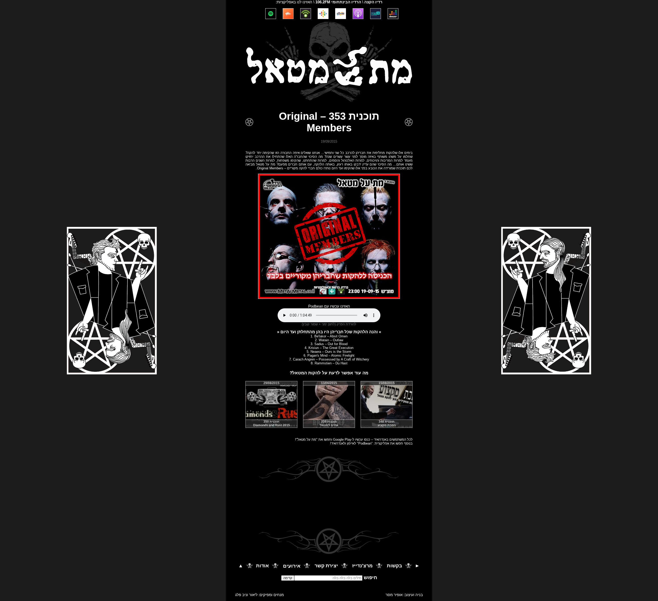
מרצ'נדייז (362, 566)
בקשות (394, 566)
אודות (262, 566)
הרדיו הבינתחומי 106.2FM (338, 2)
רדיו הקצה (373, 2)
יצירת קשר (326, 566)
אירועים (291, 566)
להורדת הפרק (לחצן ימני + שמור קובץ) (329, 324)
